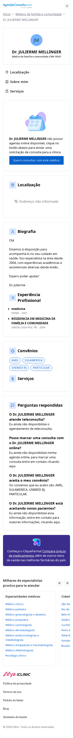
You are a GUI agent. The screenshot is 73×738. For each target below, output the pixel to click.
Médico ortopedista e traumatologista (29, 645)
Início (7, 14)
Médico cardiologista (18, 625)
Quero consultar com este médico (36, 160)
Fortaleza (67, 640)
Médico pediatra (15, 609)
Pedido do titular (13, 700)
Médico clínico (14, 604)
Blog (6, 708)
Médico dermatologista (19, 630)
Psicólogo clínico (15, 655)
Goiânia (66, 619)
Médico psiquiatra (16, 619)
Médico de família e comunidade (39, 14)
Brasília (66, 646)
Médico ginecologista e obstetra (25, 614)
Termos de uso (12, 691)
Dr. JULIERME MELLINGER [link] (20, 20)
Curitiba (66, 625)
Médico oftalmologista (19, 650)
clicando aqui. (50, 522)
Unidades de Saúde (15, 717)
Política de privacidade (17, 683)
